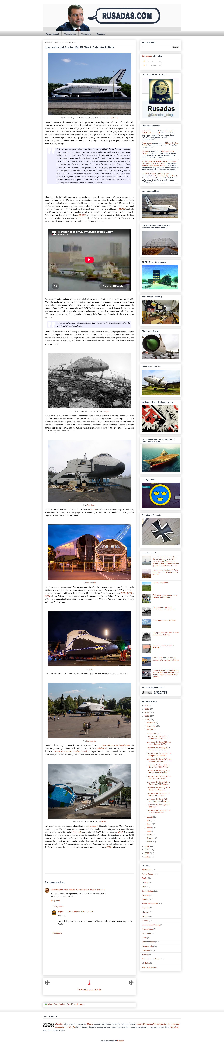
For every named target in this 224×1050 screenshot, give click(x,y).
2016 (147, 716)
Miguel (61, 911)
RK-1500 (82, 215)
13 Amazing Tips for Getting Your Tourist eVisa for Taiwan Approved (159, 162)
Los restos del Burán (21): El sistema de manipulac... (158, 737)
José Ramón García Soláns (63, 890)
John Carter (91, 505)
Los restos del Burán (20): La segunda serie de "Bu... (159, 743)
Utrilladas (146, 963)
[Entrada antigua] (131, 984)
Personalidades (148, 942)
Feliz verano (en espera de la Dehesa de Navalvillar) (165, 596)
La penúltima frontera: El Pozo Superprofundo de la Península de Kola (165, 572)
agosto (150, 817)
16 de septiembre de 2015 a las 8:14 (90, 890)
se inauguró (93, 825)
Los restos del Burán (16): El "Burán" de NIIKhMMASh (158, 766)
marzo (150, 835)
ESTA (93, 509)
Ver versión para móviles (89, 989)
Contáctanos (86, 33)
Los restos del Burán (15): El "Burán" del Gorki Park (158, 771)
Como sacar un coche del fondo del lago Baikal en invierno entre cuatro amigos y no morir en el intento (166, 673)
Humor (145, 916)
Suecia (145, 955)
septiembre (152, 733)
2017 (147, 712)
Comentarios (150, 65)
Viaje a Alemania (149, 967)
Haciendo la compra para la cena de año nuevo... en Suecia (166, 659)
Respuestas (58, 906)
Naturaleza (146, 933)
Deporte (145, 895)
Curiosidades (147, 891)
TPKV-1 (122, 209)
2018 (147, 709)
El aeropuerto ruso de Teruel (164, 620)
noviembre (151, 726)
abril (149, 831)
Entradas (149, 61)
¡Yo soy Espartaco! (160, 583)
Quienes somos (70, 33)
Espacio (145, 908)
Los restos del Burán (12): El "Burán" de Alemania (158, 789)
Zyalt (107, 411)
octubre (150, 730)
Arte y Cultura (147, 874)
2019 (147, 705)
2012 (147, 853)
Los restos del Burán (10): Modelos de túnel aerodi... (158, 800)
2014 (147, 846)
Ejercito (145, 899)
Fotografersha (91, 583)
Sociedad (146, 950)
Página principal (52, 33)
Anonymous (147, 143)
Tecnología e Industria (151, 959)
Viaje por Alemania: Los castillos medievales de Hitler (166, 634)
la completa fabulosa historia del (158, 132)
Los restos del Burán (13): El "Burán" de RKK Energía (158, 783)
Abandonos (146, 870)
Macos (103, 821)
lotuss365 (146, 131)
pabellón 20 (102, 748)
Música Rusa (147, 929)
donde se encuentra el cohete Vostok (71, 751)
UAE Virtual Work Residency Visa (155, 174)
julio (149, 821)
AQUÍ (120, 832)
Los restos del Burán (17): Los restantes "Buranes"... (159, 760)
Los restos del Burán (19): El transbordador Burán (158, 749)
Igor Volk (77, 832)
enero (149, 842)
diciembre (151, 722)
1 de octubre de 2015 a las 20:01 (81, 911)
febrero (150, 838)
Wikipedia (114, 118)
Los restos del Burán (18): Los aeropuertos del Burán (159, 754)
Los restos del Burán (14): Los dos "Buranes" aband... (159, 777)
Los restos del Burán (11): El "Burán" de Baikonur (158, 794)
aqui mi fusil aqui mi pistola (153, 166)
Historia (145, 912)
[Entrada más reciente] (47, 984)
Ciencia (145, 882)
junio (149, 824)
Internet (145, 920)
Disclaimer (101, 33)
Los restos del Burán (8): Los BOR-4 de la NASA (158, 811)
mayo (149, 827)
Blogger (120, 1041)
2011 (147, 857)
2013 (147, 850)
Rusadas (59, 1023)
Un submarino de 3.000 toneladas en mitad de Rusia (164, 609)
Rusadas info (147, 946)
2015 (147, 719)
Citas (144, 887)
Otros (144, 938)
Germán (145, 151)
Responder (55, 900)
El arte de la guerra (150, 904)
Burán (144, 878)
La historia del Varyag (151, 925)
